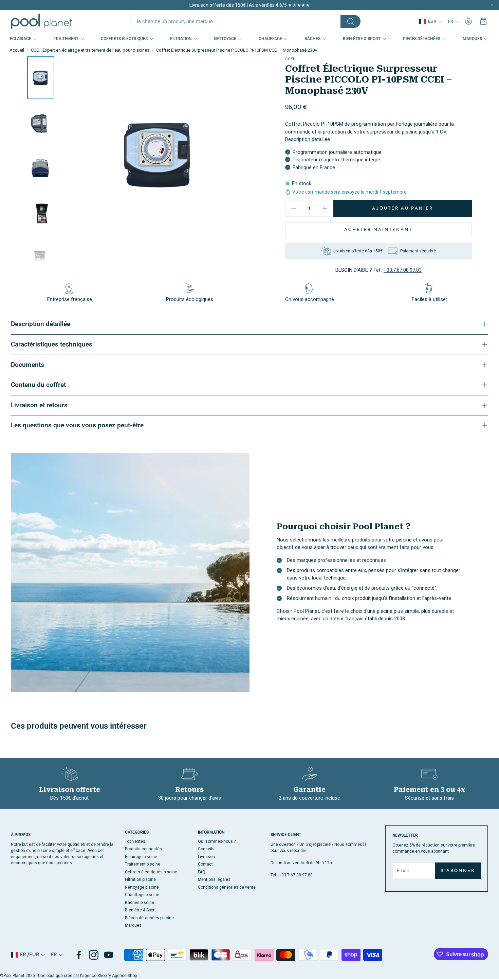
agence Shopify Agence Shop (109, 975)
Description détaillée (307, 139)
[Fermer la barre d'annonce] (492, 5)
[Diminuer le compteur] (294, 208)
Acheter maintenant (378, 229)
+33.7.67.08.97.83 (403, 270)
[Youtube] (108, 955)
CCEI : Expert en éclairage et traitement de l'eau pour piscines (90, 50)
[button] (245, 21)
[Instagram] (93, 955)
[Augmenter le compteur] (325, 208)
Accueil (17, 50)
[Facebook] (79, 955)
